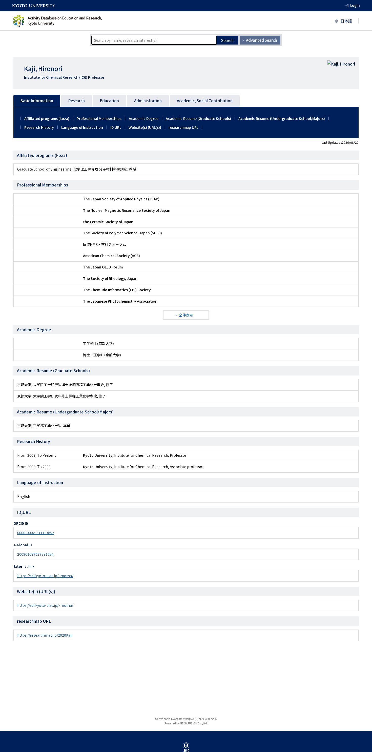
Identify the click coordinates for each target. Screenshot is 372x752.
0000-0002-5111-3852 (35, 532)
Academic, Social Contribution (205, 100)
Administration (148, 100)
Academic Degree (143, 118)
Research (76, 100)
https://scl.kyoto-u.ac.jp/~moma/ (45, 575)
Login (355, 5)
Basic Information (36, 100)
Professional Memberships (99, 118)
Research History (39, 127)
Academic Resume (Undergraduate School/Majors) (281, 118)
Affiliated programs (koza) (46, 118)
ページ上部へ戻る (362, 742)
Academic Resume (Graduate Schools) (198, 118)
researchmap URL (183, 127)
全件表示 (186, 315)
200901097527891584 (35, 554)
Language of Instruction (82, 127)
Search (227, 40)
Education (109, 100)
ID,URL (115, 127)
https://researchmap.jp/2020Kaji (44, 635)
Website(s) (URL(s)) (145, 127)
